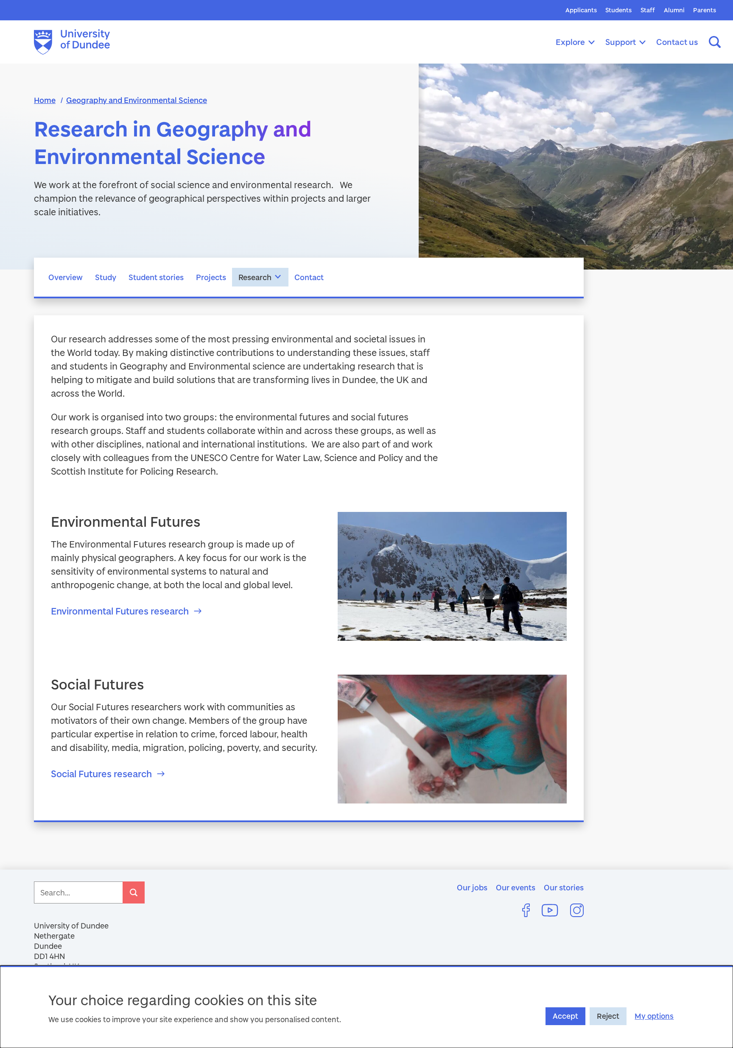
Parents (704, 10)
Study (105, 277)
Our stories (564, 887)
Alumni (674, 10)
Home (45, 100)
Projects (211, 277)
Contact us (677, 41)
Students (618, 10)
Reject (608, 1016)
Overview (65, 277)
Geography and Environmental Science (136, 100)
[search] (134, 892)
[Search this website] (714, 42)
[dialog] (366, 1006)
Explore (570, 41)
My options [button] (654, 1016)
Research (254, 277)
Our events (515, 887)
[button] (278, 277)
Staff (648, 10)
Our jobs (472, 887)
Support (620, 41)
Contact (309, 277)
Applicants (581, 10)
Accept (565, 1016)
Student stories (156, 277)
